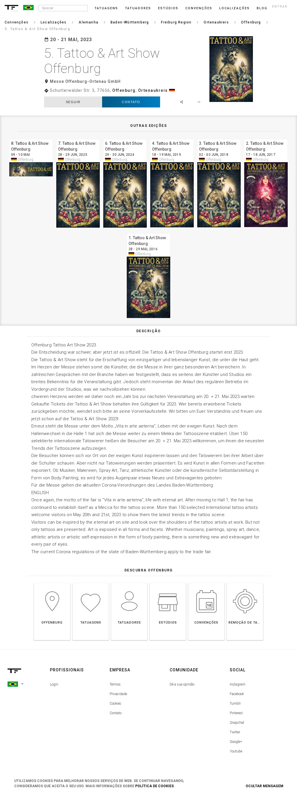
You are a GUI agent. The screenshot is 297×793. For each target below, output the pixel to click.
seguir (73, 102)
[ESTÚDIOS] (167, 582)
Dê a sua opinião (182, 684)
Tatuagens (106, 8)
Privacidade (118, 694)
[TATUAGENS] (90, 582)
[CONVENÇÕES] (206, 582)
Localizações (234, 8)
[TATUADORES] (129, 582)
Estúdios (168, 8)
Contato (131, 102)
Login (54, 684)
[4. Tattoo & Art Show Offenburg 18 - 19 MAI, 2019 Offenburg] (172, 138)
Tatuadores (138, 8)
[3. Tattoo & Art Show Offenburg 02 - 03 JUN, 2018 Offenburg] (219, 138)
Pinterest (236, 713)
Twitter (235, 732)
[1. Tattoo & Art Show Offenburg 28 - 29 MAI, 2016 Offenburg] (148, 232)
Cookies (115, 703)
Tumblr (235, 703)
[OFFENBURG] (52, 582)
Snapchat (237, 723)
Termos (115, 684)
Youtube (236, 751)
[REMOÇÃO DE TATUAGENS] (245, 582)
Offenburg (124, 90)
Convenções (198, 8)
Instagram (237, 684)
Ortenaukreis (153, 90)
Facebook (237, 694)
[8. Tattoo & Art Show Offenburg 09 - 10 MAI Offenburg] (31, 138)
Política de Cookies (154, 786)
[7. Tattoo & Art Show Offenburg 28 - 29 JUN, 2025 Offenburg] (78, 138)
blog (262, 8)
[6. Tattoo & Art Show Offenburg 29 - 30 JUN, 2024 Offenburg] (125, 138)
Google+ (236, 742)
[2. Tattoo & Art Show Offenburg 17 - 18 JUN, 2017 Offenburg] (266, 138)
